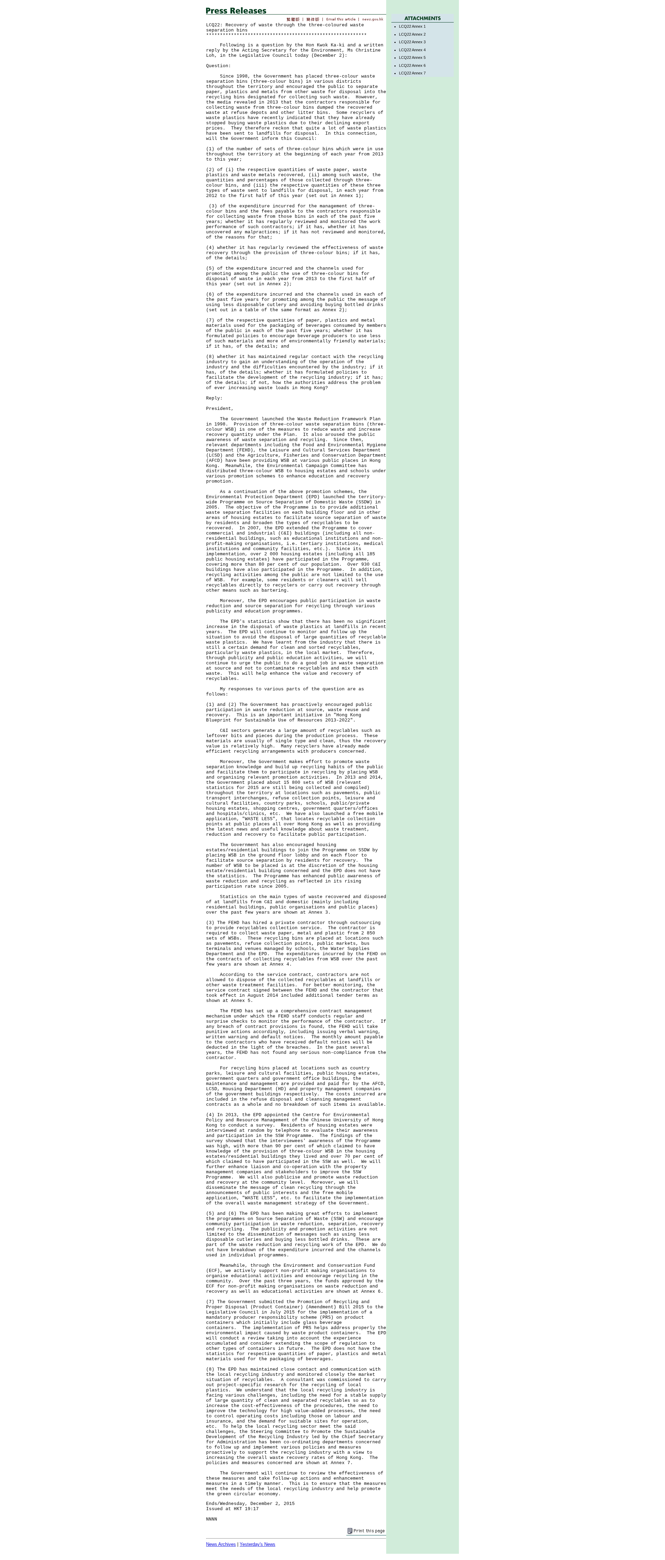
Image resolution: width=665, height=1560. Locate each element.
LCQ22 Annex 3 (412, 42)
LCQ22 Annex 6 (412, 65)
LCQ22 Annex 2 (412, 34)
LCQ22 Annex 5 (412, 57)
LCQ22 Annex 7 (412, 73)
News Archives (221, 1544)
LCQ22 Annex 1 (412, 26)
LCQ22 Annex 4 (412, 50)
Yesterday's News (257, 1544)
